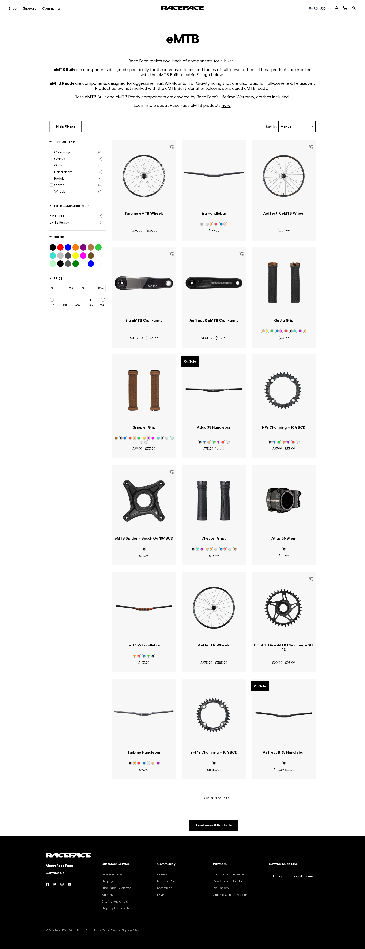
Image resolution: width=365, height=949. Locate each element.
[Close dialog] (259, 427)
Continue (141, 502)
